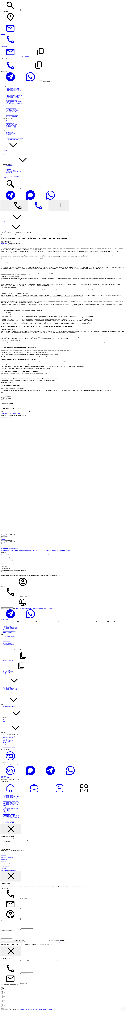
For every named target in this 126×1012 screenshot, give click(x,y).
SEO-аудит (8, 120)
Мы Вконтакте (6, 673)
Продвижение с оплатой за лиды (13, 94)
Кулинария (8, 169)
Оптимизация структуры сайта (13, 112)
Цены (4, 151)
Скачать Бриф (6, 745)
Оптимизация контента (11, 111)
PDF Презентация (7, 744)
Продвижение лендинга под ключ (10, 801)
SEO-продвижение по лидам (9, 803)
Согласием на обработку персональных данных (43, 608)
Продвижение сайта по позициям (15, 554)
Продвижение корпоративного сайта (14, 101)
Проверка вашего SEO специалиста (14, 127)
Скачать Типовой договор (9, 747)
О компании (6, 153)
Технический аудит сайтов (9, 814)
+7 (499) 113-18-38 (7, 672)
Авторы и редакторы (8, 643)
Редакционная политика (8, 644)
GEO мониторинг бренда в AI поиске (14, 139)
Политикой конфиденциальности (23, 608)
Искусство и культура (10, 173)
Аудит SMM (8, 134)
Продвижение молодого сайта (12, 97)
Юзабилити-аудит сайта (8, 812)
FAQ (4, 642)
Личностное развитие (10, 170)
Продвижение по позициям (9, 629)
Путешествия (9, 166)
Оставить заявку (4, 11)
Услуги (4, 83)
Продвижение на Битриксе (12, 96)
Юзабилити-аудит (10, 121)
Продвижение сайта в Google (12, 89)
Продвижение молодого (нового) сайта (12, 802)
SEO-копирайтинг (10, 132)
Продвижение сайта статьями (9, 797)
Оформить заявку (4, 71)
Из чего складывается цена (9, 636)
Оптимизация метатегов (11, 113)
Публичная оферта (5, 777)
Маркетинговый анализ (11, 125)
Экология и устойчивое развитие (13, 171)
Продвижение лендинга (11, 100)
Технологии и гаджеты (11, 167)
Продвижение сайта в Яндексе (13, 88)
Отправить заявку (4, 608)
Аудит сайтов (6, 810)
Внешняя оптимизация (11, 108)
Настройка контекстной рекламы (13, 135)
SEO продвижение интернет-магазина (11, 799)
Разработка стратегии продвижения (14, 103)
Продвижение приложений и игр (10, 804)
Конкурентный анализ (11, 126)
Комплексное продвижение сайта (10, 808)
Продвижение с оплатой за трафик (13, 92)
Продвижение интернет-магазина (13, 90)
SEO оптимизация (52, 554)
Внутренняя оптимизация (11, 109)
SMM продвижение (27, 554)
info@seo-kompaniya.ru (8, 671)
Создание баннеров (10, 137)
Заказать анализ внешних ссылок (10, 816)
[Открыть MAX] (41, 81)
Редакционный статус (5, 243)
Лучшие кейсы (6, 641)
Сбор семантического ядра (12, 110)
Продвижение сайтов (8, 795)
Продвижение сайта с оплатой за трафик (12, 798)
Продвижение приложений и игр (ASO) (15, 138)
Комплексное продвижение (12, 91)
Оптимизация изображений (12, 115)
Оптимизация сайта (7, 818)
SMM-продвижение (10, 133)
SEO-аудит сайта (7, 626)
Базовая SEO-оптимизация (12, 116)
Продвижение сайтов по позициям (11, 796)
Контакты (5, 177)
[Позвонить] (38, 210)
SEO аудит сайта (4, 554)
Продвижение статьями (11, 98)
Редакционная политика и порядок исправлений (11, 413)
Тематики (10, 164)
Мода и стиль (9, 172)
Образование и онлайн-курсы (12, 176)
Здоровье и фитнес (10, 165)
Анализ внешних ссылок (11, 124)
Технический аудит (10, 123)
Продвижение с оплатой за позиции (14, 95)
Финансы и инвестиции (11, 175)
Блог (4, 154)
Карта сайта (3, 776)
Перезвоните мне (4, 1009)
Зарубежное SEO (9, 102)
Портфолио (5, 150)
